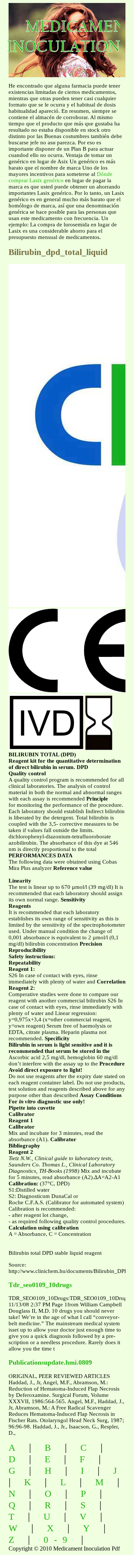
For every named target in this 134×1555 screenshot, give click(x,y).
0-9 (58, 1540)
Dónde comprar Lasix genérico (60, 177)
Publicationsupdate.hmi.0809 (50, 1362)
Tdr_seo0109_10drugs (40, 1285)
